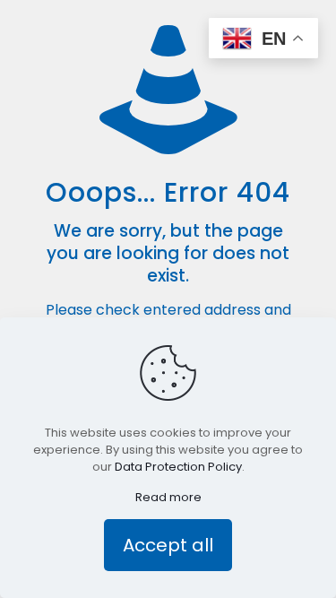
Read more (168, 497)
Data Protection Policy (178, 466)
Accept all (168, 545)
